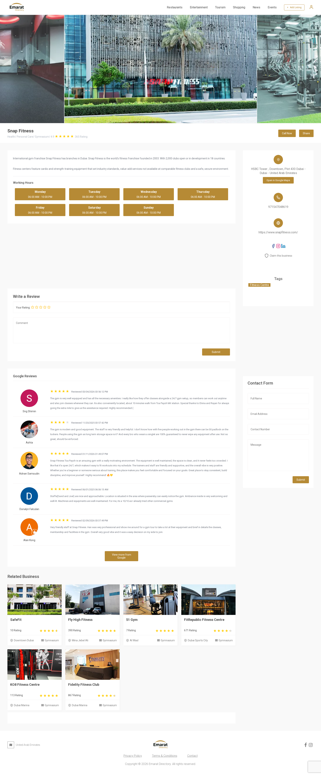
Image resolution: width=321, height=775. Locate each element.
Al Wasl (134, 640)
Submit (216, 351)
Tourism (220, 7)
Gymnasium (52, 640)
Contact (192, 756)
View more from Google (121, 556)
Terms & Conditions (164, 756)
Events (272, 7)
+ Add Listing (294, 7)
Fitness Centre (259, 285)
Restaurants (174, 7)
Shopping (239, 7)
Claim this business (281, 255)
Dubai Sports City (198, 640)
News (256, 7)
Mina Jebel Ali (80, 640)
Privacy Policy (133, 756)
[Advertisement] (121, 255)
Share (306, 133)
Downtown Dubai (24, 640)
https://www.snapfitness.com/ (278, 232)
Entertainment (199, 7)
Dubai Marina (21, 705)
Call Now (287, 133)
